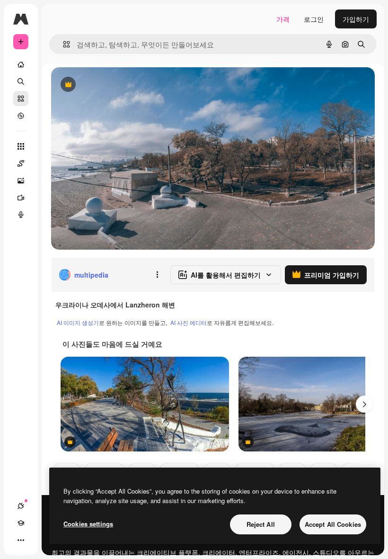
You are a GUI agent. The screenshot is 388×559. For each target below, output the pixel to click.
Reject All (261, 524)
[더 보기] (20, 540)
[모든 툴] (20, 146)
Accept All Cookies (333, 524)
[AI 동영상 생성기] (20, 197)
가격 (283, 19)
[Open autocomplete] (63, 44)
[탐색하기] (20, 115)
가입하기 (356, 19)
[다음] (364, 404)
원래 (105, 85)
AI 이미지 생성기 (78, 322)
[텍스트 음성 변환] (20, 214)
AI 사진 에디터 (188, 322)
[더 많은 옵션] (157, 274)
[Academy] (20, 523)
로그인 (314, 19)
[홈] (20, 64)
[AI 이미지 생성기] (20, 180)
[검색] (20, 81)
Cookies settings (88, 523)
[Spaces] (20, 163)
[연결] (20, 506)
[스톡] (20, 98)
